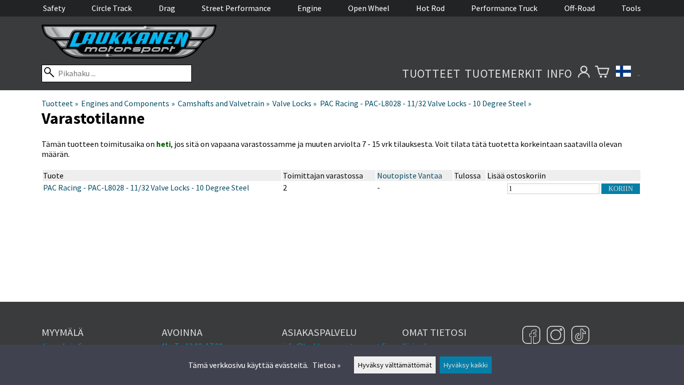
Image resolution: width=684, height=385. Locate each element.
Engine (309, 8)
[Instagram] (557, 336)
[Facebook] (532, 336)
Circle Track (112, 8)
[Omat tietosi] (583, 73)
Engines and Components (127, 103)
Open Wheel (369, 8)
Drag (167, 8)
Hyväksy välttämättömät (395, 364)
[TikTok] (580, 336)
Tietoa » (326, 365)
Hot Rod (430, 8)
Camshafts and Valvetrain (223, 103)
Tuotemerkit (504, 73)
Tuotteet (431, 73)
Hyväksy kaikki (466, 364)
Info (559, 73)
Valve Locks (294, 103)
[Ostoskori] (602, 73)
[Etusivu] (129, 56)
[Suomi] (627, 73)
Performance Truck (504, 8)
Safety (54, 8)
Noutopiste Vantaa (409, 175)
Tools (631, 8)
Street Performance (236, 8)
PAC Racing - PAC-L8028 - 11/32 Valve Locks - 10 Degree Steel (425, 103)
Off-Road (579, 8)
